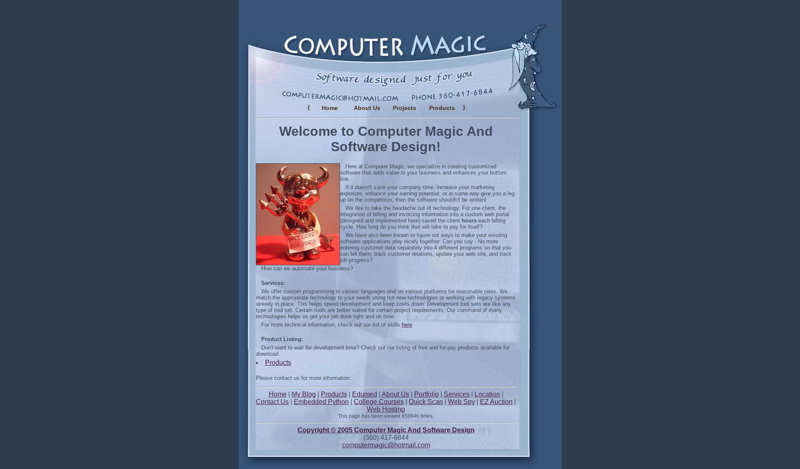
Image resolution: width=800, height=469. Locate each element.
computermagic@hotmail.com (386, 445)
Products (278, 362)
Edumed (364, 394)
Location (487, 394)
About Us (367, 108)
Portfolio (426, 394)
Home (330, 108)
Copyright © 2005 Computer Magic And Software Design (386, 430)
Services (457, 394)
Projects (404, 108)
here (407, 325)
